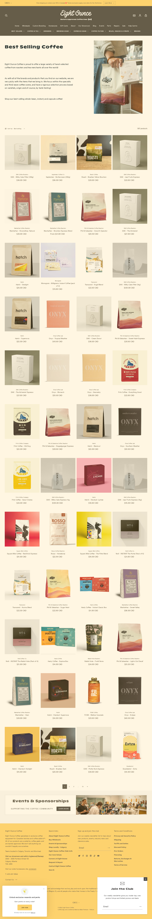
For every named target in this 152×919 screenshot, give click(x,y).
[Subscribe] (140, 906)
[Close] (145, 879)
